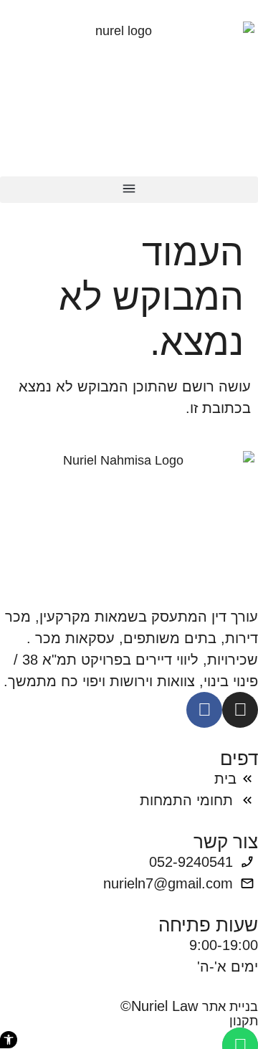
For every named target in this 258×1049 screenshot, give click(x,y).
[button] (129, 189)
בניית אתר (230, 1007)
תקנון (243, 1021)
